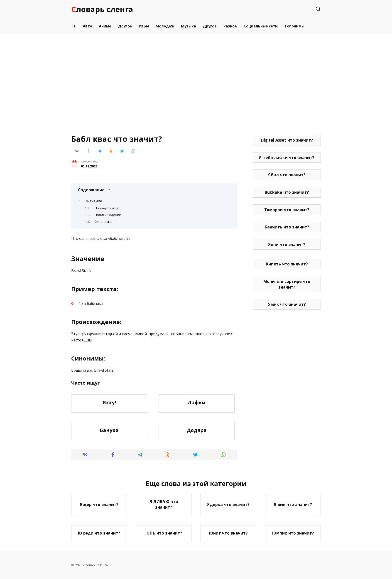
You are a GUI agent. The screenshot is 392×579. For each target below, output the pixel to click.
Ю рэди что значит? (99, 532)
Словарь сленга (102, 9)
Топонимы (294, 26)
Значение (93, 201)
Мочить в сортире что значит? (286, 284)
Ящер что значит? (99, 504)
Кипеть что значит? (287, 264)
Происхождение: (108, 214)
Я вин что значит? (293, 504)
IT (74, 26)
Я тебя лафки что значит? (286, 157)
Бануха (109, 430)
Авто (87, 26)
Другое (125, 26)
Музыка (188, 26)
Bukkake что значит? (287, 192)
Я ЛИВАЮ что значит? (163, 504)
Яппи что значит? (286, 244)
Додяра (197, 430)
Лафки (197, 402)
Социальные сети (261, 26)
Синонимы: (103, 221)
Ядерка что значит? (228, 504)
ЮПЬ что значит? (163, 532)
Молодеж (165, 26)
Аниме (105, 26)
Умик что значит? (287, 304)
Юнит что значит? (228, 532)
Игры (144, 26)
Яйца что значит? (287, 174)
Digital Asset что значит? (287, 140)
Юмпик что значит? (293, 532)
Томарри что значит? (286, 209)
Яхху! (109, 402)
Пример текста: (106, 208)
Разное (230, 26)
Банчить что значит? (287, 227)
